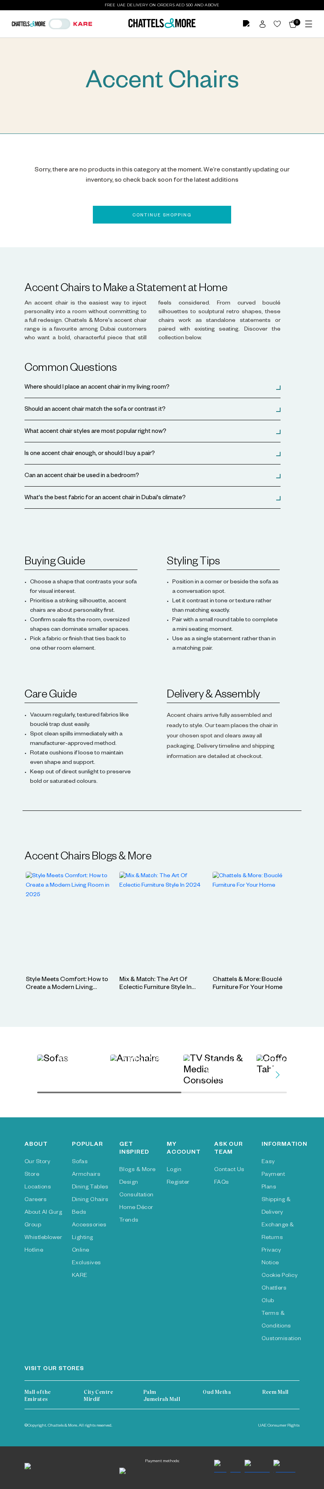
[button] (152, 388)
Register (178, 1183)
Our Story (37, 1162)
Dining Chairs (90, 1200)
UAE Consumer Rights (279, 1425)
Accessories (89, 1225)
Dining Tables (90, 1187)
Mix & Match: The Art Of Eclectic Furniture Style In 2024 (155, 988)
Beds (79, 1213)
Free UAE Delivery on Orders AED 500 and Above (162, 5)
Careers (35, 1200)
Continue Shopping (162, 215)
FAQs (221, 1183)
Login (174, 1170)
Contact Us (229, 1170)
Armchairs (86, 1175)
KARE (80, 1276)
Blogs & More (137, 1170)
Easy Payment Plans (273, 1175)
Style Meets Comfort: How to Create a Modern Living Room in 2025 (67, 988)
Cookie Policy (280, 1276)
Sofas (80, 1162)
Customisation (281, 1339)
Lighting (82, 1238)
